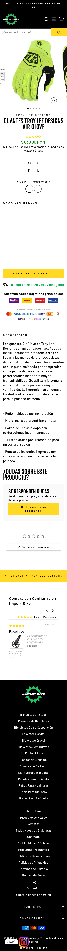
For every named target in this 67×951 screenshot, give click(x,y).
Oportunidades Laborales (33, 894)
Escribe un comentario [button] (35, 547)
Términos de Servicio (33, 869)
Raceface (16, 631)
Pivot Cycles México (33, 817)
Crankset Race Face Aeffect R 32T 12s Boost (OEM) (15, 654)
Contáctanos (33, 918)
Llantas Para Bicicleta (33, 772)
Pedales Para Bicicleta (33, 779)
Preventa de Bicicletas (33, 721)
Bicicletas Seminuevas (33, 747)
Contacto (33, 836)
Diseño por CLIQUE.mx (33, 947)
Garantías (33, 888)
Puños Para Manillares (33, 785)
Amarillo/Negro (29, 188)
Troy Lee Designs (33, 115)
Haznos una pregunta (35, 508)
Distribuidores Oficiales (33, 843)
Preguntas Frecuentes (33, 849)
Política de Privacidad (33, 862)
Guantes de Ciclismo (33, 766)
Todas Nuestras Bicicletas (33, 830)
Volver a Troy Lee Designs (36, 575)
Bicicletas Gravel (33, 740)
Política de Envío (33, 875)
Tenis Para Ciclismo (33, 792)
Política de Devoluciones (33, 856)
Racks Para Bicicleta (33, 798)
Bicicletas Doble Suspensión (33, 727)
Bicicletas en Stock (33, 714)
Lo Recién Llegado (33, 753)
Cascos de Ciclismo (33, 759)
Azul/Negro (37, 188)
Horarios (32, 906)
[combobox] (25, 32)
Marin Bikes (33, 811)
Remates (33, 824)
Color (33, 181)
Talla (33, 163)
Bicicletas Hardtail (33, 734)
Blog (33, 882)
